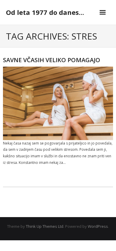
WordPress (98, 226)
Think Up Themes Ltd (44, 226)
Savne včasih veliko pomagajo (51, 60)
